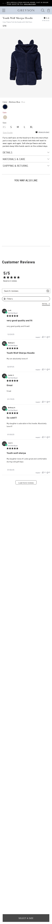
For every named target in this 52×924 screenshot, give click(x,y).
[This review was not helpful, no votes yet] (47, 337)
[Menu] (3, 10)
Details (7, 152)
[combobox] (46, 303)
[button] (43, 10)
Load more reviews (26, 483)
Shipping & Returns (15, 165)
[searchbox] (23, 291)
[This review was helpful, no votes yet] (43, 337)
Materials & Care (14, 159)
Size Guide (8, 132)
